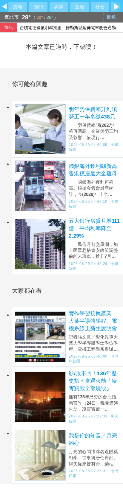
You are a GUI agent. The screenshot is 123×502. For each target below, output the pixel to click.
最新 (17, 7)
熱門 (38, 7)
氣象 (112, 17)
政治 (79, 7)
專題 (59, 7)
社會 (100, 7)
